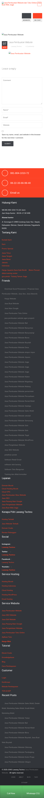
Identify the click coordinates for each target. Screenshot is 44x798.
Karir (4, 244)
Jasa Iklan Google (11, 308)
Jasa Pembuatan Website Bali (16, 323)
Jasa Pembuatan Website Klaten (17, 377)
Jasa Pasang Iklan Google (12, 501)
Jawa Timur (6, 253)
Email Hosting (7, 599)
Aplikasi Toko (7, 637)
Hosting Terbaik (8, 519)
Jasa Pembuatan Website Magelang (19, 382)
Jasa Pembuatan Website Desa (17, 347)
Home (13, 777)
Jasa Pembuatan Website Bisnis (17, 338)
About (21, 777)
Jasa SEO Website (12, 450)
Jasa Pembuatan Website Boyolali (18, 342)
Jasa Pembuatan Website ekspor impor (20, 352)
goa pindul (6, 276)
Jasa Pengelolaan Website (15, 445)
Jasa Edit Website (9, 619)
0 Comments (30, 46)
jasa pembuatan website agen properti (19, 318)
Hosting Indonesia (9, 586)
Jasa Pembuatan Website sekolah (18, 416)
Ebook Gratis (7, 653)
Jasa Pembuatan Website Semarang (19, 421)
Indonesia (5, 266)
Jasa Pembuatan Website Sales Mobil (19, 411)
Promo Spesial (7, 249)
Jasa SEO (6, 498)
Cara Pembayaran (9, 666)
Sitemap (24, 782)
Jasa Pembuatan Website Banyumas (19, 328)
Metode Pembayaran (10, 686)
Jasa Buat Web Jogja (10, 508)
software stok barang (13, 464)
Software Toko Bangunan (14, 469)
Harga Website (10, 299)
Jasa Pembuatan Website (21, 42)
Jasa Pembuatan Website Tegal (17, 435)
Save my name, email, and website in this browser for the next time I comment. (21, 136)
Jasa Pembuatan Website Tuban (17, 718)
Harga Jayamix (7, 270)
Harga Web (6, 641)
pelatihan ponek (11, 455)
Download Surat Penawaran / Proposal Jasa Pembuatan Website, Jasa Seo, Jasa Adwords (20, 291)
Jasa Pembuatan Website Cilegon (18, 762)
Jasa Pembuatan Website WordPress (19, 440)
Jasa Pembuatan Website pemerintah (19, 391)
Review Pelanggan (9, 532)
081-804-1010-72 (19, 173)
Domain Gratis (7, 528)
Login (4, 678)
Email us (15, 192)
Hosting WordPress (9, 595)
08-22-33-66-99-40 (20, 183)
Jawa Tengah (7, 256)
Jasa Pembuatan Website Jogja (17, 362)
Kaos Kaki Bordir (20, 270)
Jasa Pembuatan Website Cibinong (18, 747)
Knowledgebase (8, 657)
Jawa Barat (6, 259)
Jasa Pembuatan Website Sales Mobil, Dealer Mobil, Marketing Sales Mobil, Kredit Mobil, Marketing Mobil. (21, 708)
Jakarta (5, 262)
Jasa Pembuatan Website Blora (17, 733)
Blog (3, 662)
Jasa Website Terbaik (10, 524)
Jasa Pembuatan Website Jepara (17, 357)
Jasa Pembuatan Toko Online (16, 313)
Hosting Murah (7, 581)
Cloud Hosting (7, 590)
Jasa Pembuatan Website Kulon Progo (19, 757)
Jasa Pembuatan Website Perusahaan (19, 396)
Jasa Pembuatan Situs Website (14, 495)
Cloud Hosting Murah (10, 489)
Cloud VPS (6, 492)
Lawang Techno (16, 46)
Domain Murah (7, 485)
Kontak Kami (7, 240)
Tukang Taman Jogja (19, 276)
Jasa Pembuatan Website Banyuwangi (19, 333)
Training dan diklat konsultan (16, 474)
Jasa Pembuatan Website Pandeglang (19, 752)
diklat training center (9, 273)
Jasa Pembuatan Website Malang (18, 386)
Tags (36, 777)
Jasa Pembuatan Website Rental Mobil (19, 401)
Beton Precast (34, 270)
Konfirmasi (6, 682)
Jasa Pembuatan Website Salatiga (18, 406)
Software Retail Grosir (13, 460)
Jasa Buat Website (12, 303)
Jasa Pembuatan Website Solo (16, 425)
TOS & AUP (6, 691)
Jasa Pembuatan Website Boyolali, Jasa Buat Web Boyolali (20, 740)
